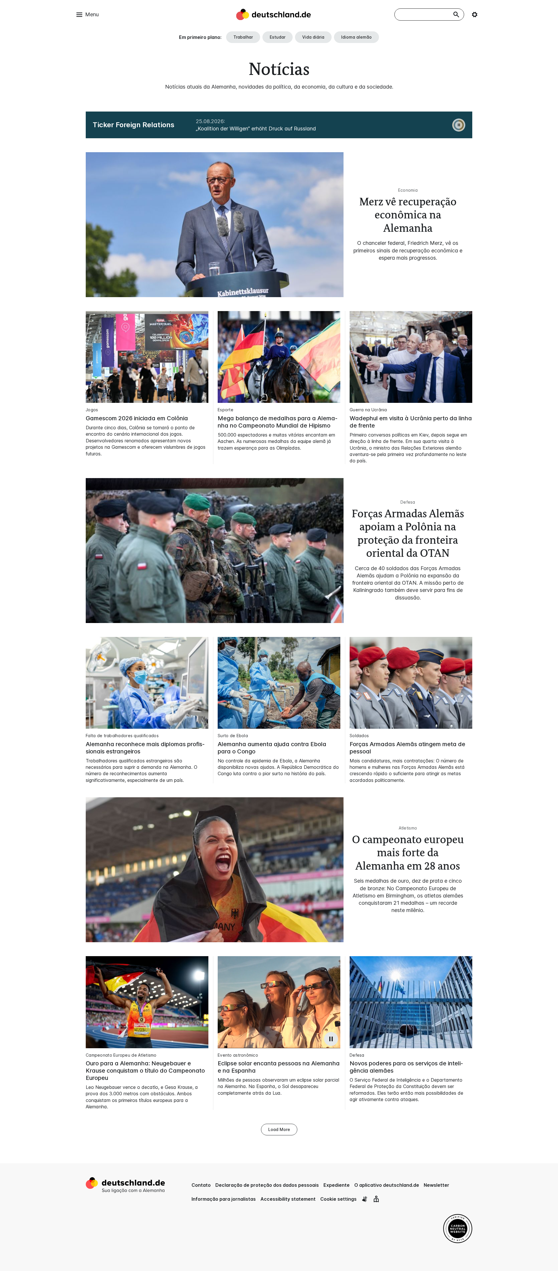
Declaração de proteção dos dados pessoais (267, 1185)
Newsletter (436, 1185)
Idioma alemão (356, 37)
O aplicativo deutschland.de (386, 1185)
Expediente (336, 1185)
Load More (279, 1129)
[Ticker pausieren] (458, 125)
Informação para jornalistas (224, 1199)
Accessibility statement (288, 1199)
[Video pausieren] (331, 1039)
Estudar (277, 37)
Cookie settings (338, 1199)
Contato (201, 1185)
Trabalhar (243, 37)
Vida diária (313, 37)
